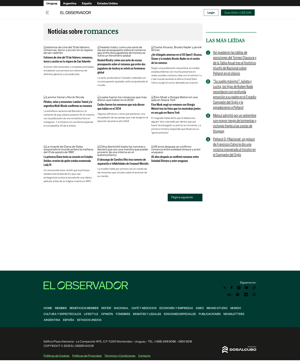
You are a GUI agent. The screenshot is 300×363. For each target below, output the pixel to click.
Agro (200, 308)
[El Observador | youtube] (246, 288)
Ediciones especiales (180, 314)
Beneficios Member (84, 308)
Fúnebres (123, 314)
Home (48, 308)
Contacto (144, 355)
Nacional (121, 308)
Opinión (107, 314)
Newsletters (233, 314)
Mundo (235, 308)
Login (211, 12)
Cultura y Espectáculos (62, 314)
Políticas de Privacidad (87, 355)
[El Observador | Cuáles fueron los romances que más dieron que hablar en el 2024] (123, 100)
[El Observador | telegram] (246, 295)
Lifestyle (91, 314)
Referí (106, 308)
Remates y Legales (147, 314)
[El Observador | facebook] (231, 288)
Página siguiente (182, 197)
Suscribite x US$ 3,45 (237, 12)
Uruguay (51, 3)
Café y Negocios (144, 308)
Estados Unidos (107, 3)
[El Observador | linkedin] (229, 295)
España (87, 3)
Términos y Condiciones (119, 355)
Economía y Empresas (176, 308)
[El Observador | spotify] (238, 295)
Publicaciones (210, 314)
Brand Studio (217, 308)
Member (61, 308)
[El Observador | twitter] (224, 288)
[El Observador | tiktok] (254, 288)
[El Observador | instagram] (239, 288)
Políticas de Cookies (56, 355)
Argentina (69, 3)
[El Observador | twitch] (254, 295)
